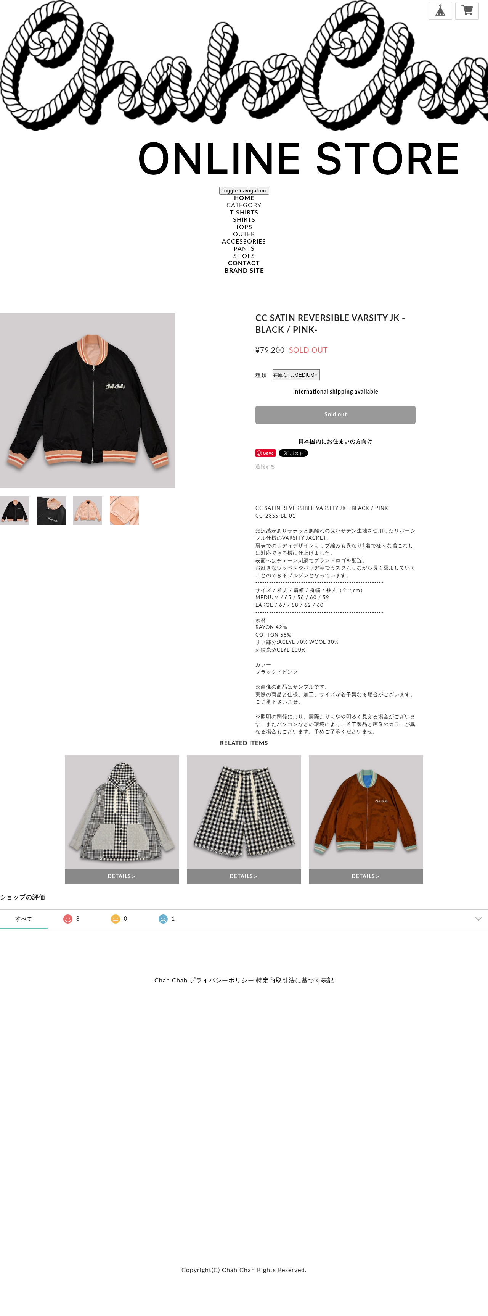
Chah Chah (171, 980)
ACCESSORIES (244, 242)
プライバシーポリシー (221, 980)
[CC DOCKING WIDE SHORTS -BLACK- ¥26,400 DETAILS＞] (244, 812)
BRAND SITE (244, 271)
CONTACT (244, 263)
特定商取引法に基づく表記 (295, 980)
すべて (23, 919)
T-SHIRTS (244, 213)
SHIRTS (244, 220)
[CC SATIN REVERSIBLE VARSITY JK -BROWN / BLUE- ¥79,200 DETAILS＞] (366, 812)
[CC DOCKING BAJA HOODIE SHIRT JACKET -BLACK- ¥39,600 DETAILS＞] (122, 812)
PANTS (244, 249)
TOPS (244, 227)
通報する (265, 466)
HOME (244, 198)
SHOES (244, 256)
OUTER (244, 234)
